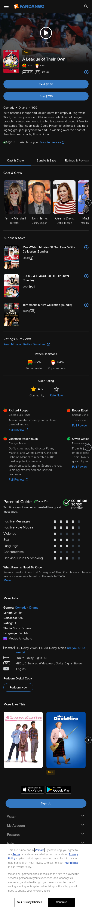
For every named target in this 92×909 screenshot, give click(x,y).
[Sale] (66, 740)
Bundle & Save (46, 160)
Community (37, 395)
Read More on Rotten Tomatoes (24, 344)
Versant (39, 850)
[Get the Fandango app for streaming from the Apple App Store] (32, 790)
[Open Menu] (6, 6)
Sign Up (46, 803)
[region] (46, 876)
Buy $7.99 (46, 96)
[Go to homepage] (29, 6)
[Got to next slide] (88, 202)
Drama (34, 607)
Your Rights (71, 863)
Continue (61, 902)
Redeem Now (18, 687)
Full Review (16, 430)
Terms (16, 854)
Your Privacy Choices (29, 902)
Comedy (20, 607)
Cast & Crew (15, 160)
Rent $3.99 (46, 84)
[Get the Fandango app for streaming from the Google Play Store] (58, 790)
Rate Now (56, 395)
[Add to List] (86, 72)
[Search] (86, 6)
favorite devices (50, 142)
